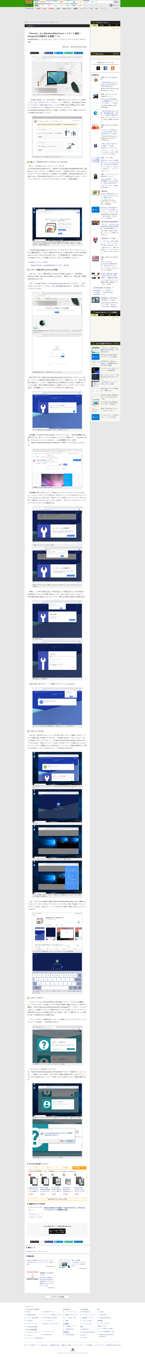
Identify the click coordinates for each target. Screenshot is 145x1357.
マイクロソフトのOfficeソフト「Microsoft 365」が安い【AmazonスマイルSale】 (109, 132)
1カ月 (116, 25)
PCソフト (50, 1168)
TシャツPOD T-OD (70, 1317)
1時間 (94, 25)
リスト (41, 53)
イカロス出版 (83, 1309)
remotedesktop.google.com (59, 283)
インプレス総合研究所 (32, 1317)
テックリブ (83, 1335)
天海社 (101, 1312)
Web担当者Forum (31, 1314)
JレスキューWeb (86, 1320)
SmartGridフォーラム (49, 1312)
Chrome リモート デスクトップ (50, 102)
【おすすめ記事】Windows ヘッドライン (107, 343)
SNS (91, 8)
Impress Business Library (50, 1317)
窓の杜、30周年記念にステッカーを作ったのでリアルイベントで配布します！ (110, 195)
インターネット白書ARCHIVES (35, 1338)
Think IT (29, 1312)
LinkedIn (80, 53)
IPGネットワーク (102, 1326)
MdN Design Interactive (88, 1332)
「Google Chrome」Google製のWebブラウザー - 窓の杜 (49, 265)
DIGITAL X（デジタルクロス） (51, 1323)
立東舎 (67, 1320)
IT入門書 (64, 1168)
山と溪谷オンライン (70, 1326)
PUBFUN (100, 1320)
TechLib (84, 1337)
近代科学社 (66, 1332)
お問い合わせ (44, 1345)
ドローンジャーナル (32, 1323)
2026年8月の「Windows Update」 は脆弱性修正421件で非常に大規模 (109, 363)
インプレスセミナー (48, 1320)
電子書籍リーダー (79, 1168)
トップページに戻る (57, 1297)
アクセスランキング (101, 22)
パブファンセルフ (104, 1323)
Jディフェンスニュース (88, 1314)
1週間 (109, 25)
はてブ (60, 53)
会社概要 (89, 1345)
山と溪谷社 (66, 1323)
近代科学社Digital (69, 1334)
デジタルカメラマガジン (33, 1332)
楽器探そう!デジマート (71, 1314)
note (70, 53)
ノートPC (35, 1168)
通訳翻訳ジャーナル (87, 1317)
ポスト (35, 53)
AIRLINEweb (85, 1312)
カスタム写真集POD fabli (107, 1331)
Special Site (99, 54)
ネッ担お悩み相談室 (32, 1326)
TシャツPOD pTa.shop (106, 1328)
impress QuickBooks (105, 1317)
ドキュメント (83, 8)
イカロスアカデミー (87, 1323)
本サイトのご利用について (31, 1345)
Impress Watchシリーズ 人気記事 (106, 312)
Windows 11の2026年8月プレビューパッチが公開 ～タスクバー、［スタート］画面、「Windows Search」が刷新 (109, 211)
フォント (103, 8)
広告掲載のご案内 (54, 1345)
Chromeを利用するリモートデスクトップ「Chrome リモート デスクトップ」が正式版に (40, 1262)
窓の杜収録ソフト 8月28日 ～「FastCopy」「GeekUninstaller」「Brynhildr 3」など (103, 292)
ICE (99, 1309)
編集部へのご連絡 (66, 1345)
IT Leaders (29, 1320)
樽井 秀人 (65, 47)
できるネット (30, 1335)
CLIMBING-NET (69, 1329)
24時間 (102, 25)
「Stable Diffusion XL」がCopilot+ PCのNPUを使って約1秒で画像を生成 (109, 84)
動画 (96, 8)
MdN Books (85, 1329)
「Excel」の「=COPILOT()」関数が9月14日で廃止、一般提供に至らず (110, 350)
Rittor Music (66, 1309)
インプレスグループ (99, 1345)
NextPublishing (47, 1334)
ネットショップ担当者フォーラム (52, 1314)
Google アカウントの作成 (38, 262)
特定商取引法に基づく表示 (113, 1345)
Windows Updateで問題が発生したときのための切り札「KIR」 (109, 397)
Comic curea (103, 1314)
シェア (50, 53)
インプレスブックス (48, 1331)
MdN (81, 1326)
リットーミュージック (71, 1312)
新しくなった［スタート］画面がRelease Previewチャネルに (110, 377)
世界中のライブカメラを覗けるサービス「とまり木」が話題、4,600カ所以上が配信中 (110, 162)
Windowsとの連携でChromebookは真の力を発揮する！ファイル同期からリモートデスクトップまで (46, 1281)
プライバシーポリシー (79, 1345)
